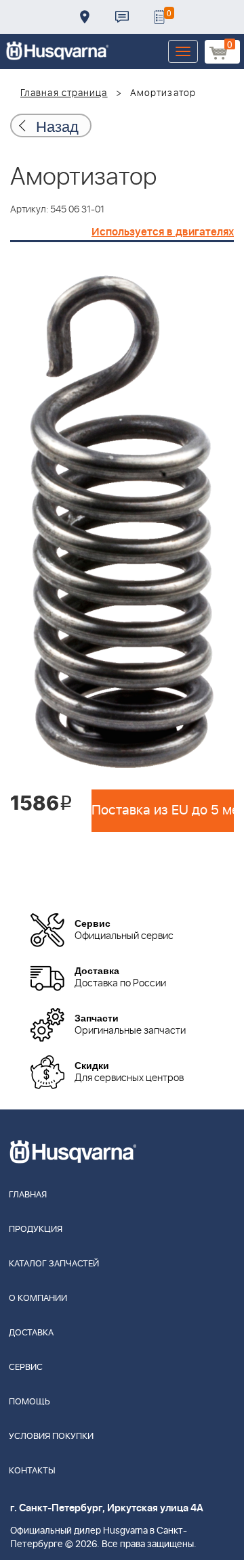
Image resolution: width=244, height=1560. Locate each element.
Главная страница (64, 93)
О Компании (38, 1298)
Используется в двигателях (163, 232)
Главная (28, 1195)
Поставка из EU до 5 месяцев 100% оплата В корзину (163, 810)
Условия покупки (51, 1436)
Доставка (85, 17)
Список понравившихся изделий (159, 17)
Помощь (29, 1402)
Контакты (122, 17)
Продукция (35, 1229)
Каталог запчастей (54, 1264)
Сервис (26, 1367)
